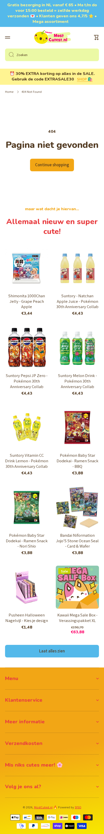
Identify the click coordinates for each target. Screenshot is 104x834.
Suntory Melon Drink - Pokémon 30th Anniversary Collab (77, 381)
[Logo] (52, 37)
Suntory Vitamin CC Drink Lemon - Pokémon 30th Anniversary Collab (26, 461)
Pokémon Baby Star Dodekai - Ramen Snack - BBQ (77, 461)
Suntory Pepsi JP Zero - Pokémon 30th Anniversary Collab (26, 381)
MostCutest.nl (43, 807)
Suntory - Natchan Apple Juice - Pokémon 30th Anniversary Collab (77, 301)
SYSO (78, 807)
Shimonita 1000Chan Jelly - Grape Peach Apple (26, 301)
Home (9, 92)
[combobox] (52, 55)
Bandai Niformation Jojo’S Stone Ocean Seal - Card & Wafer (77, 541)
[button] (96, 37)
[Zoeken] (9, 55)
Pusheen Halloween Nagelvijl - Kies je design (26, 617)
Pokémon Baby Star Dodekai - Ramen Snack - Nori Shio (27, 541)
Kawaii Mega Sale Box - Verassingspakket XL (77, 617)
